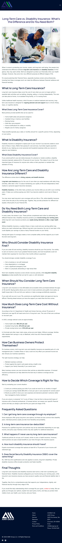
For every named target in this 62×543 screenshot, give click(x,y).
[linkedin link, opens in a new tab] (5, 540)
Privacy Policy (36, 524)
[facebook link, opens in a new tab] (2, 540)
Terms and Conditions (38, 526)
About (34, 515)
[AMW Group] (6, 5)
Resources (35, 519)
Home (33, 513)
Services (34, 517)
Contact (34, 522)
